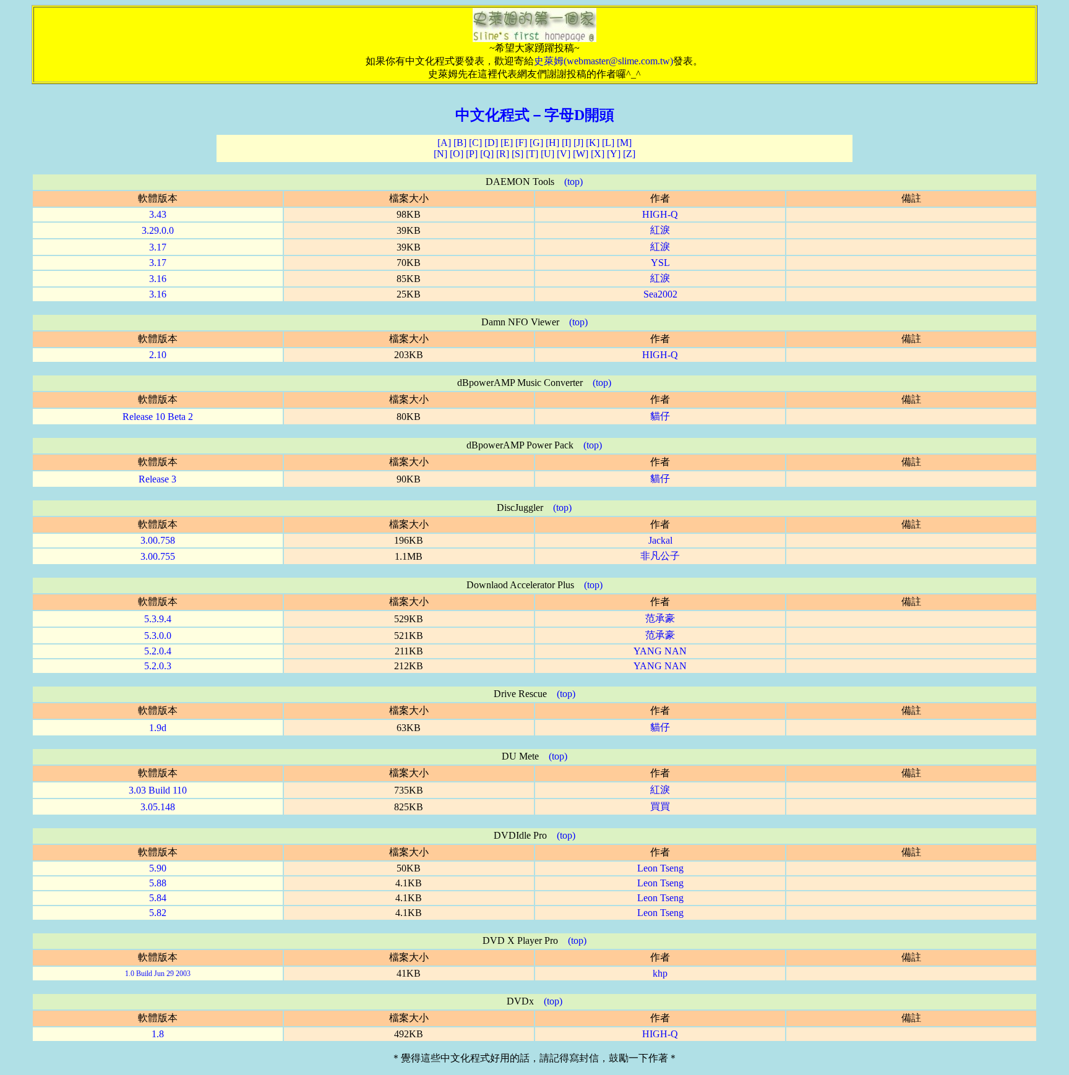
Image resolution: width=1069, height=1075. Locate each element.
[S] (517, 153)
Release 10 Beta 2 (157, 416)
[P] (472, 153)
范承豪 (660, 618)
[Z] (629, 153)
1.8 (158, 1034)
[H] (552, 142)
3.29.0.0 (158, 230)
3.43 (157, 214)
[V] (563, 153)
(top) (573, 181)
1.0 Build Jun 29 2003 (158, 973)
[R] (502, 153)
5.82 (157, 912)
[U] (547, 153)
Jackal (660, 540)
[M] (624, 142)
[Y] (613, 153)
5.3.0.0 (157, 635)
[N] (440, 153)
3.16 (157, 278)
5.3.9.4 (157, 619)
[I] (566, 142)
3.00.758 (157, 540)
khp (660, 973)
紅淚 (660, 230)
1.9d (157, 727)
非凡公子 (660, 555)
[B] (459, 142)
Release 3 (157, 479)
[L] (608, 142)
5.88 (157, 883)
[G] (536, 142)
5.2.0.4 (157, 651)
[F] (521, 142)
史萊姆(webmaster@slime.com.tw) (603, 61)
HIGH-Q (660, 214)
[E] (506, 142)
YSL (660, 262)
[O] (456, 153)
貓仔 (660, 416)
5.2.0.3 (157, 666)
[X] (597, 153)
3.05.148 (157, 807)
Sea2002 (660, 294)
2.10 (157, 354)
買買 (660, 806)
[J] (578, 142)
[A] (444, 142)
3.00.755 (157, 556)
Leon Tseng (660, 868)
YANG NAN (660, 651)
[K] (592, 142)
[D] (491, 142)
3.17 (157, 247)
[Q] (487, 153)
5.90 (157, 868)
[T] (532, 153)
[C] (475, 142)
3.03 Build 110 (158, 790)
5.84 (157, 898)
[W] (580, 153)
